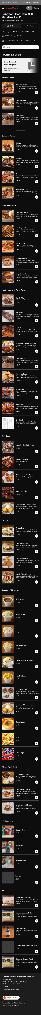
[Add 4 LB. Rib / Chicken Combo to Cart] (36, 351)
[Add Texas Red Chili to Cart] (36, 697)
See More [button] (35, 2)
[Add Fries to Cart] (36, 743)
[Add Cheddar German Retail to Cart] (36, 967)
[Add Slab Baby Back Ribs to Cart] (36, 905)
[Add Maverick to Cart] (36, 166)
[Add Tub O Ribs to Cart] (36, 305)
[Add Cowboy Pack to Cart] (36, 123)
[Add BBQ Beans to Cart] (36, 605)
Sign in (36, 8)
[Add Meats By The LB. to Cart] (36, 466)
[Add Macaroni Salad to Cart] (36, 651)
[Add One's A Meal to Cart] (36, 251)
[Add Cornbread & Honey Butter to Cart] (36, 512)
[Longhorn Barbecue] (12, 8)
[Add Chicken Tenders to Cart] (36, 566)
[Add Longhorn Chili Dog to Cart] (36, 797)
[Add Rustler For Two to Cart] (36, 92)
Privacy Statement (19, 1003)
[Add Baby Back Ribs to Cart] (36, 497)
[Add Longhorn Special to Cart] (36, 108)
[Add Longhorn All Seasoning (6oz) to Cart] (36, 951)
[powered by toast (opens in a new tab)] (11, 997)
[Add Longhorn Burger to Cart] (36, 551)
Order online (15, 989)
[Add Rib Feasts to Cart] (36, 320)
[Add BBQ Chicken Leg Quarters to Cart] (36, 482)
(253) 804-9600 (7, 979)
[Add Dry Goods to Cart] (36, 428)
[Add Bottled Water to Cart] (36, 867)
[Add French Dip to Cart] (36, 536)
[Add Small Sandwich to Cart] (36, 266)
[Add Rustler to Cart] (36, 181)
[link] (13, 40)
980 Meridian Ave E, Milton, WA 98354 (15, 982)
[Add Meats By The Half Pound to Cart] (36, 451)
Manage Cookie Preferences (11, 1005)
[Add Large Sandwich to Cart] (36, 281)
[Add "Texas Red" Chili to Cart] (36, 782)
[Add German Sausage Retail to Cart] (36, 921)
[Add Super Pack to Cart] (36, 397)
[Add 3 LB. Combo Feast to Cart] (36, 335)
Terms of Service (8, 1003)
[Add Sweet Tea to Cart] (36, 851)
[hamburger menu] (3, 8)
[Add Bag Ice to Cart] (36, 882)
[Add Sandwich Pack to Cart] (36, 382)
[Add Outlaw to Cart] (36, 151)
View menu (6, 989)
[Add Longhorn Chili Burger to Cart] (36, 813)
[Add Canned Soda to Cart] (36, 836)
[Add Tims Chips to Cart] (36, 759)
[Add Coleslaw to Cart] (36, 636)
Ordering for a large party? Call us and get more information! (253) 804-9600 (17, 2)
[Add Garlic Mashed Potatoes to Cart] (36, 666)
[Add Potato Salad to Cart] (36, 620)
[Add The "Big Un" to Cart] (36, 235)
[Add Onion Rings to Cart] (36, 728)
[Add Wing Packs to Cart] (36, 412)
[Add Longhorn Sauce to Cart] (36, 936)
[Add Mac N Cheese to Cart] (36, 682)
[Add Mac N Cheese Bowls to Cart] (36, 582)
